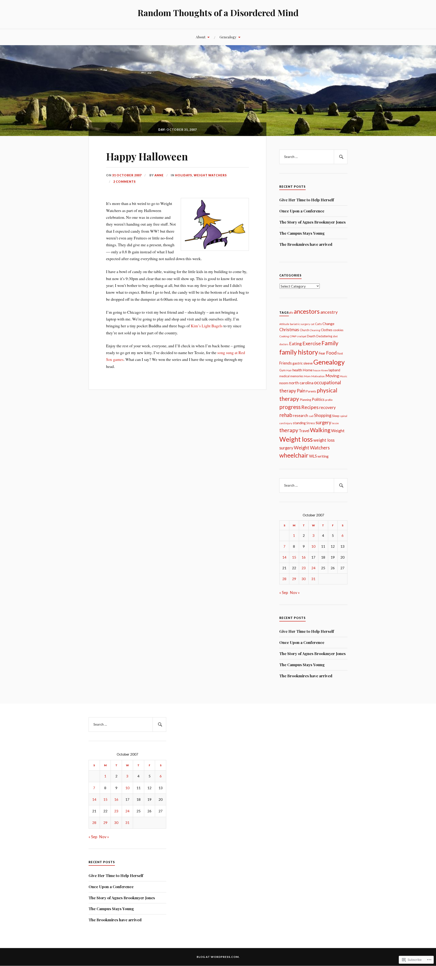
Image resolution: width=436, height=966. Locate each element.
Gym (282, 370)
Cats (318, 324)
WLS (313, 456)
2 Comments (124, 181)
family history (298, 352)
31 (313, 579)
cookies (338, 330)
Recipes (310, 407)
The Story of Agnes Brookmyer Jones (312, 221)
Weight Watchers (210, 175)
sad (311, 416)
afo (291, 312)
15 (294, 557)
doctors (283, 344)
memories (296, 376)
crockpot (301, 336)
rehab (285, 415)
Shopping (322, 415)
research (300, 415)
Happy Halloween (147, 156)
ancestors (307, 311)
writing (323, 456)
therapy (288, 430)
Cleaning (315, 330)
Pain (301, 390)
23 (304, 568)
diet (335, 336)
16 (304, 557)
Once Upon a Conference (301, 210)
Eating (295, 343)
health (297, 370)
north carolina (301, 382)
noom (283, 383)
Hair (289, 370)
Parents (311, 391)
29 (294, 579)
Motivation (318, 376)
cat (312, 324)
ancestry (329, 312)
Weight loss (296, 439)
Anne (159, 175)
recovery (327, 407)
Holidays (183, 175)
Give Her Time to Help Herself (306, 199)
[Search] (340, 157)
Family (330, 343)
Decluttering (324, 336)
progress (290, 407)
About (201, 36)
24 (313, 568)
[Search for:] (313, 157)
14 (284, 557)
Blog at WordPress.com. (218, 957)
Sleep (335, 416)
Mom (307, 376)
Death (311, 336)
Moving (332, 375)
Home (307, 370)
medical (284, 376)
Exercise (311, 343)
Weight (337, 430)
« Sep (283, 592)
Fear (322, 353)
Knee (324, 370)
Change (328, 324)
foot (340, 353)
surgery (323, 422)
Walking (320, 429)
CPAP (293, 336)
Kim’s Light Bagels (207, 325)
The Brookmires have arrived (305, 244)
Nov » (295, 592)
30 (304, 579)
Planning (305, 400)
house (317, 370)
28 (284, 579)
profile (329, 399)
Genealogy (228, 36)
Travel (304, 431)
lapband (334, 370)
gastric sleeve (302, 363)
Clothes (326, 330)
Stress (310, 423)
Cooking (284, 336)
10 (313, 546)
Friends (285, 363)
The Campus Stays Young (302, 233)
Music (343, 376)
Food (331, 352)
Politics (318, 399)
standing (299, 423)
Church (304, 330)
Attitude (284, 324)
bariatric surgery (300, 324)
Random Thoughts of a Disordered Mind (218, 12)
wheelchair (293, 455)
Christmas (289, 329)
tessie (335, 423)
